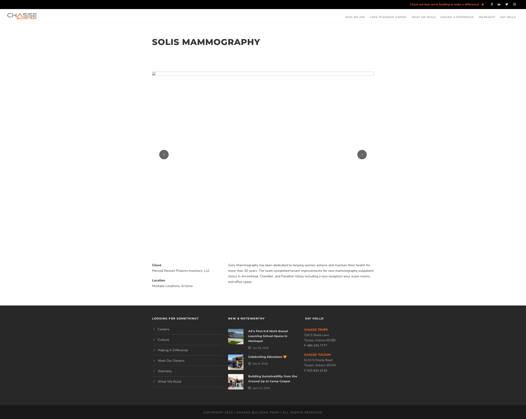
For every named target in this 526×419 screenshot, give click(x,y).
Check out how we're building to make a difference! (445, 4)
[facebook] (492, 4)
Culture (163, 339)
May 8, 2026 (260, 364)
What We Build (424, 16)
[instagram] (514, 4)
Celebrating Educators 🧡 (267, 357)
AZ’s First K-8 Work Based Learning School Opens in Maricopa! (268, 336)
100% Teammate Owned (388, 16)
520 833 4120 (317, 370)
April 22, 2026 (261, 388)
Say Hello (508, 16)
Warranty (487, 16)
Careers (164, 329)
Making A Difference (457, 16)
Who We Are (355, 16)
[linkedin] (499, 4)
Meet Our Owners (171, 360)
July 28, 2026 (261, 348)
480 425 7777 (317, 345)
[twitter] (506, 4)
